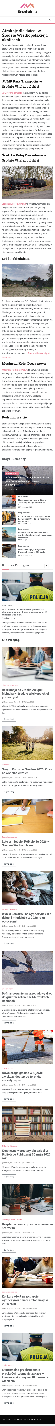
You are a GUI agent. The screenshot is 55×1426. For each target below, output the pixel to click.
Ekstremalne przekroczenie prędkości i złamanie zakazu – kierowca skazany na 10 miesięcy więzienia (24, 612)
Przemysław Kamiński (12, 702)
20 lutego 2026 (25, 540)
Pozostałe (5, 765)
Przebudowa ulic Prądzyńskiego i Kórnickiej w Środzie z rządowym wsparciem (34, 519)
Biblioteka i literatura (9, 1146)
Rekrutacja (14, 685)
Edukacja (5, 685)
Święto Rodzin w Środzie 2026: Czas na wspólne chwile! (27, 771)
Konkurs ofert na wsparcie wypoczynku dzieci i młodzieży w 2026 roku (25, 1300)
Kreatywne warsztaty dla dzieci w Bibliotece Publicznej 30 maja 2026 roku (26, 1154)
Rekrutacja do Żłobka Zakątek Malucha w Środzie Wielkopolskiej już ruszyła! (25, 693)
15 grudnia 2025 (26, 556)
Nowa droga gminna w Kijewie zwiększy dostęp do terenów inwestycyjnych (32, 502)
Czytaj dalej (9, 719)
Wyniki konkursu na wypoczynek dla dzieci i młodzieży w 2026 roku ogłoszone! (26, 917)
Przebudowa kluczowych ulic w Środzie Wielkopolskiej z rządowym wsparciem (35, 535)
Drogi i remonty (12, 473)
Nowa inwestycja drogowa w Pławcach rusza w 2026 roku (32, 550)
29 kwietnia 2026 (10, 618)
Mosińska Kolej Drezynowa (15, 370)
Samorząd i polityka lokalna (12, 1220)
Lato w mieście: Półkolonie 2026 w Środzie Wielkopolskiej (26, 843)
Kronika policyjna (8, 605)
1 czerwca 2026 (26, 507)
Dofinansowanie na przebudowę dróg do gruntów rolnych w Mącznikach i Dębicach (27, 481)
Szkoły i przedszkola (9, 837)
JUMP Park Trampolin (12, 93)
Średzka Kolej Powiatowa (14, 204)
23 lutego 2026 (25, 523)
